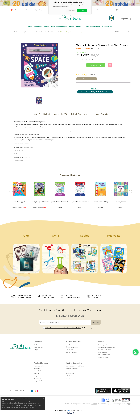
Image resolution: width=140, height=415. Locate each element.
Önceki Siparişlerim (72, 347)
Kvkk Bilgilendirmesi (104, 344)
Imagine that (38, 381)
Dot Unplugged (19, 202)
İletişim (36, 349)
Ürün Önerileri (102, 115)
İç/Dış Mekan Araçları (59, 27)
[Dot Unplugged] (19, 189)
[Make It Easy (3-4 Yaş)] (100, 189)
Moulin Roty (37, 368)
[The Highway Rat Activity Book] (39, 189)
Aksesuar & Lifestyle (92, 27)
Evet (82, 10)
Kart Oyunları (70, 373)
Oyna (55, 236)
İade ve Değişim (103, 352)
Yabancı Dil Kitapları (41, 27)
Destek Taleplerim (71, 352)
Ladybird (36, 376)
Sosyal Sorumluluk (44, 10)
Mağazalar (29, 10)
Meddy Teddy (121, 202)
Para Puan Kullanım (104, 354)
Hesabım (69, 344)
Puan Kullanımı (19, 10)
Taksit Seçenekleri (80, 115)
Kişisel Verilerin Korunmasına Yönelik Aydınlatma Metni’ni (63, 328)
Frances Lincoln (39, 366)
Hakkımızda (37, 344)
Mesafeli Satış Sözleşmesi (106, 347)
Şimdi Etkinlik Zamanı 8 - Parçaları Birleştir (60, 202)
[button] (97, 196)
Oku (26, 236)
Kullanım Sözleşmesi (104, 349)
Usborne (36, 373)
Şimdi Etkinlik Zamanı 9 (80, 202)
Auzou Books (38, 378)
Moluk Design (38, 371)
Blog (36, 10)
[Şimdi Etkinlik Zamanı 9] (80, 189)
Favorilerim (69, 349)
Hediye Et (113, 236)
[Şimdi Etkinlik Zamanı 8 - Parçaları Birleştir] (59, 189)
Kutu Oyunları (70, 371)
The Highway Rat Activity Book (39, 202)
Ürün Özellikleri (41, 115)
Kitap (30, 27)
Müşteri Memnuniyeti (104, 357)
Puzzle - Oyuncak (75, 27)
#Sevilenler (69, 376)
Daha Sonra (71, 10)
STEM (68, 378)
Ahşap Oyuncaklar (72, 368)
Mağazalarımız (38, 347)
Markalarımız (107, 27)
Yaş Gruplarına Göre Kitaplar (75, 366)
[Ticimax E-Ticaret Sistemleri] (70, 413)
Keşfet (84, 236)
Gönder (95, 323)
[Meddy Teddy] (120, 189)
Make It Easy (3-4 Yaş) (100, 202)
